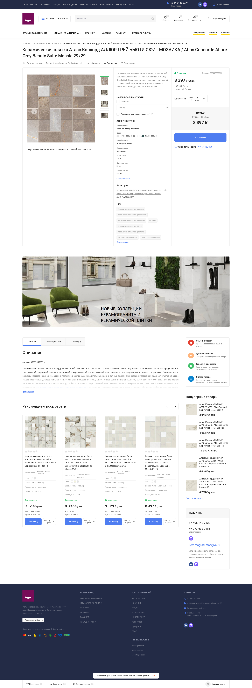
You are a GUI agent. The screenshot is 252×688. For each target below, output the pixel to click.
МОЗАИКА (129, 197)
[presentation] (34, 111)
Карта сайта (58, 629)
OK (154, 675)
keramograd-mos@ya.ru (204, 545)
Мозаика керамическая (127, 238)
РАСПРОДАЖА (138, 612)
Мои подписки (138, 655)
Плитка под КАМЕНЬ (144, 193)
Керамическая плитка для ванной (132, 215)
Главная (26, 43)
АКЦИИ (135, 608)
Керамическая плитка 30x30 (130, 226)
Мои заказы (137, 650)
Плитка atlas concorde (150, 238)
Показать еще (123, 242)
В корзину (33, 521)
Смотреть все (193, 498)
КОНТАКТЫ (137, 622)
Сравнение (112, 63)
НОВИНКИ (136, 603)
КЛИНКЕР (84, 608)
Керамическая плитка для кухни (131, 220)
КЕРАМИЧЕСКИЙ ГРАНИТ (91, 598)
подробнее (28, 392)
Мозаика (152, 220)
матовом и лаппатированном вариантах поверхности (62, 387)
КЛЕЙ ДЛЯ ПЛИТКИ (88, 622)
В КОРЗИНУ (200, 137)
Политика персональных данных (36, 629)
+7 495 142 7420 (179, 3)
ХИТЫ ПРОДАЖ (139, 598)
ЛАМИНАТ (84, 617)
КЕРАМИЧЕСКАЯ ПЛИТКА (46, 43)
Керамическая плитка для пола (131, 232)
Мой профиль (138, 645)
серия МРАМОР (146, 190)
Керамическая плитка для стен (131, 209)
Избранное (95, 63)
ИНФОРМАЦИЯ (138, 617)
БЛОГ (134, 631)
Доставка (124, 101)
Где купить (136, 626)
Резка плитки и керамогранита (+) (137, 114)
